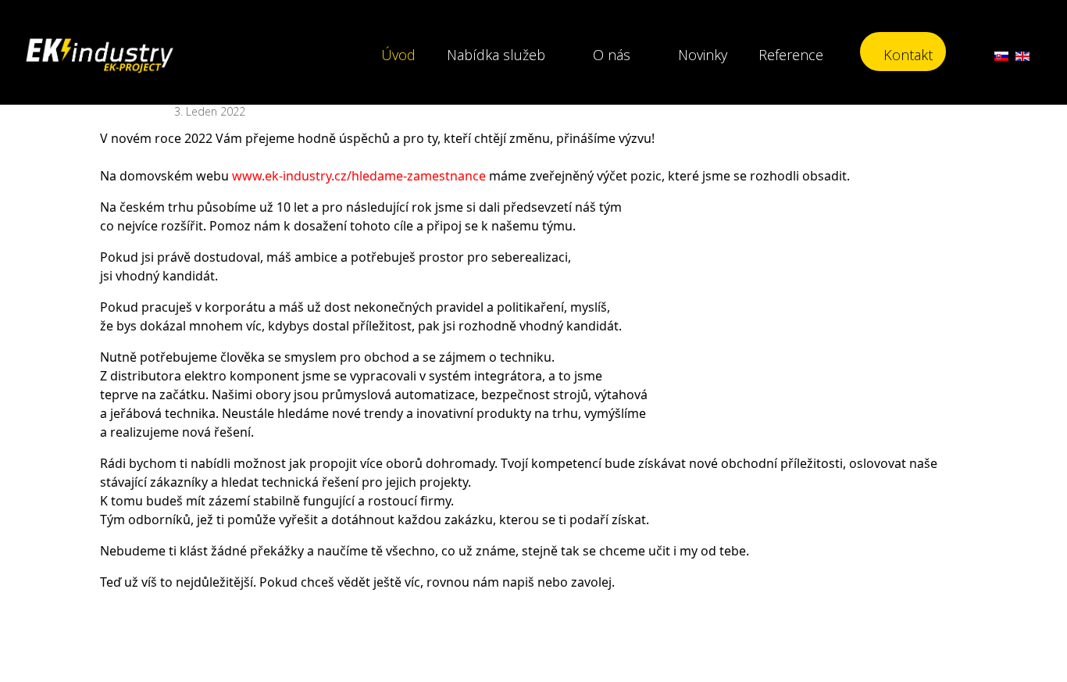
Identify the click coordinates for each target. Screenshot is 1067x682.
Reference (790, 54)
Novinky (702, 54)
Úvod (398, 54)
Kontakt (908, 54)
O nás (611, 54)
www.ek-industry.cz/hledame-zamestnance (359, 175)
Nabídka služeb (496, 54)
